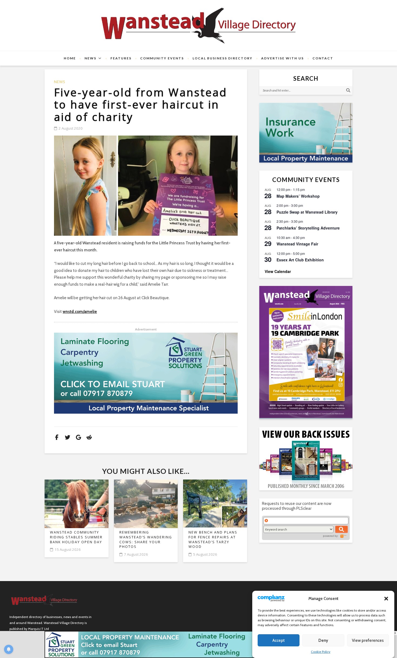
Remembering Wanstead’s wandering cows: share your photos (145, 539)
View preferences (368, 640)
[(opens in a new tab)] (305, 352)
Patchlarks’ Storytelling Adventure (308, 228)
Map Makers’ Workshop (298, 196)
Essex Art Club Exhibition (300, 259)
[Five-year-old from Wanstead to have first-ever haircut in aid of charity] (146, 186)
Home (70, 58)
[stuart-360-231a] (305, 133)
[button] (386, 598)
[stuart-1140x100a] (198, 644)
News (90, 58)
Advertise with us (282, 58)
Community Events (162, 58)
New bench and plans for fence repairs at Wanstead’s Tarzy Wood (213, 539)
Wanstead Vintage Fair (297, 244)
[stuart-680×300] (146, 373)
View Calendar (278, 271)
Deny (323, 640)
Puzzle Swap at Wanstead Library (307, 212)
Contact (322, 58)
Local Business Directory (223, 58)
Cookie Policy (320, 652)
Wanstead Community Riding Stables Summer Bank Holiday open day (76, 537)
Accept (278, 640)
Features (121, 58)
